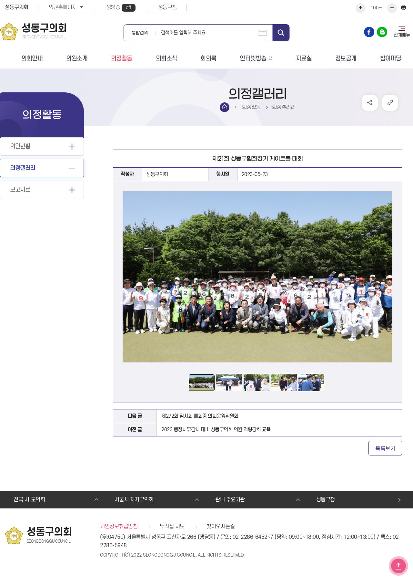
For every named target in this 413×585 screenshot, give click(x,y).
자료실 (304, 58)
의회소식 (166, 58)
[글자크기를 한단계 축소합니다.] (392, 8)
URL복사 (390, 103)
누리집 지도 (172, 526)
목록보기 (385, 448)
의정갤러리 (22, 168)
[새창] (369, 32)
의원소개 (76, 58)
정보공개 (346, 58)
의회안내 (32, 58)
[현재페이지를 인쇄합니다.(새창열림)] (403, 8)
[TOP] (398, 566)
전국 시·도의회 (29, 500)
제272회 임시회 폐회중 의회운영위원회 (199, 416)
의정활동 (121, 58)
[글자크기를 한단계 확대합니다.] (360, 8)
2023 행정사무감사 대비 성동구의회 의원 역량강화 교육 (216, 430)
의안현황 (20, 146)
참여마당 (390, 58)
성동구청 (167, 7)
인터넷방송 (253, 58)
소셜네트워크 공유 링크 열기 (370, 103)
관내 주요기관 (230, 500)
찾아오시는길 (220, 526)
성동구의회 (16, 7)
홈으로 (224, 107)
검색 (281, 32)
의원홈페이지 (63, 7)
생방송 (118, 7)
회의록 (208, 58)
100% (376, 8)
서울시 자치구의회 (134, 500)
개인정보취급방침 (118, 526)
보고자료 (20, 189)
